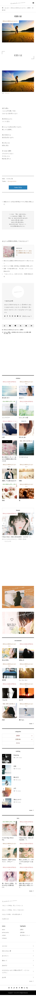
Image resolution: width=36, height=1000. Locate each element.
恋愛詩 (21, 329)
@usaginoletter (12, 181)
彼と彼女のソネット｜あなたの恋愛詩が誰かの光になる (24, 253)
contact (4, 935)
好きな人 (21, 332)
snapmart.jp (7, 93)
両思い (9, 332)
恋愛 (27, 332)
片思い (7, 333)
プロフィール (26, 316)
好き (18, 332)
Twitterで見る (18, 187)
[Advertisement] (18, 354)
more (30, 723)
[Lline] (15, 325)
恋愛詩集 (18, 739)
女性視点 (14, 332)
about (3, 929)
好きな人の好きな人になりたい (11, 329)
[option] (18, 527)
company (4, 938)
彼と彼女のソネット (25, 935)
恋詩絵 (18, 743)
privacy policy (5, 932)
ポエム (5, 332)
